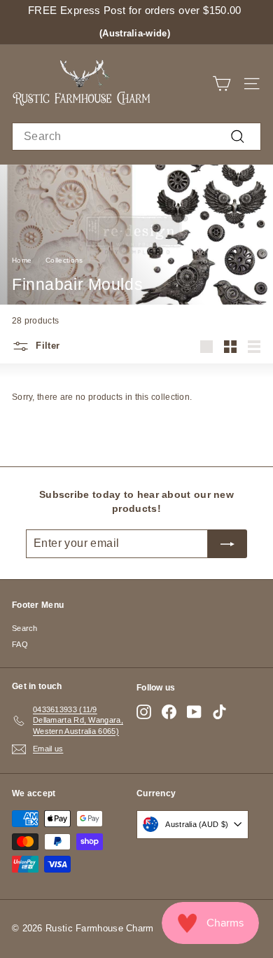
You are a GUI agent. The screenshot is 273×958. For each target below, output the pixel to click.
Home (21, 260)
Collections (64, 260)
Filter (46, 346)
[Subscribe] (227, 543)
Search (25, 628)
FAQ (20, 644)
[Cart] (221, 83)
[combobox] (136, 137)
